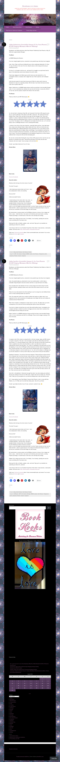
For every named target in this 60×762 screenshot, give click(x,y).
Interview (12, 713)
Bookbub (16, 234)
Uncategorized (13, 730)
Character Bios (13, 702)
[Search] (49, 507)
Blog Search (11, 505)
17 (12, 685)
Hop (11, 712)
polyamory (12, 255)
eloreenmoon (16, 48)
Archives (11, 695)
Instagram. (22, 234)
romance (19, 255)
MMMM (27, 253)
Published (12, 719)
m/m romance (19, 253)
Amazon (11, 177)
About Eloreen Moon (17, 27)
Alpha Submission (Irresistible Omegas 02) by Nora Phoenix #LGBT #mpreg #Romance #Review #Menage (28, 45)
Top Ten (11, 727)
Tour (11, 729)
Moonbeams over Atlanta (30, 6)
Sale (11, 725)
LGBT (15, 253)
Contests (12, 705)
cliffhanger (16, 493)
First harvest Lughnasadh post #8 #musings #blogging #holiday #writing (24, 666)
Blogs (15, 252)
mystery (31, 253)
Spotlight (12, 726)
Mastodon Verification (13, 749)
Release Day (12, 722)
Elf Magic (12, 707)
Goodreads (15, 177)
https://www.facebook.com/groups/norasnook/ (30, 229)
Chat (11, 703)
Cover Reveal (13, 706)
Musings (11, 715)
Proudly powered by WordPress (22, 756)
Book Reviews (29, 27)
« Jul (30, 693)
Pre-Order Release (14, 717)
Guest (11, 710)
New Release (25, 252)
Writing (37, 27)
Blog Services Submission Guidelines (14, 30)
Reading (11, 720)
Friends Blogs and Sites (31, 30)
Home (7, 27)
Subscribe (54, 758)
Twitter (16, 232)
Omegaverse (41, 253)
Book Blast (12, 699)
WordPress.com (40, 756)
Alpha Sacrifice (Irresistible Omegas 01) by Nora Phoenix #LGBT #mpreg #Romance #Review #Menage (27, 262)
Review (29, 252)
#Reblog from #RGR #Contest (16, 668)
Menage (24, 253)
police (45, 253)
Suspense (24, 255)
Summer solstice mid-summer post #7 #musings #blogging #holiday (23, 669)
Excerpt (11, 709)
